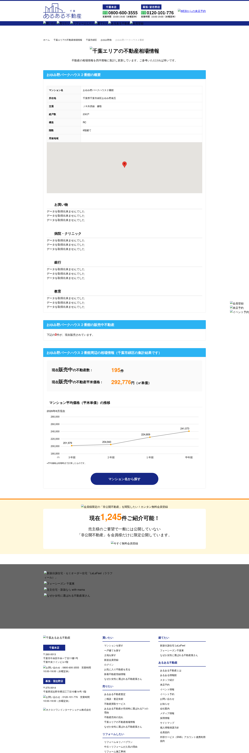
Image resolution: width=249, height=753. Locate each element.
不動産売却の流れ (113, 717)
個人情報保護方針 (169, 727)
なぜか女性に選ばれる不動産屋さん (123, 678)
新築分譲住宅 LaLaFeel (172, 645)
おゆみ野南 (106, 39)
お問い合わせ (167, 698)
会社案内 (165, 708)
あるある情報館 (168, 675)
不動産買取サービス (115, 703)
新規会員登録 (111, 659)
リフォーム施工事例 (115, 751)
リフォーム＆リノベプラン (118, 742)
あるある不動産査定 (115, 694)
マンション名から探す (124, 478)
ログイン (109, 664)
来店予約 (165, 684)
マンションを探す (113, 645)
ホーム (46, 39)
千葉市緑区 (91, 39)
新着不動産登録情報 (115, 674)
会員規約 (165, 732)
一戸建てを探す (112, 650)
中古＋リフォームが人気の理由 (120, 746)
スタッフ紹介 (167, 679)
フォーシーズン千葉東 (172, 650)
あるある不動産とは (170, 670)
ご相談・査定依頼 (113, 698)
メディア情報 (167, 713)
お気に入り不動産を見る (117, 669)
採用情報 (165, 718)
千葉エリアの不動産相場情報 (68, 39)
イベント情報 (167, 689)
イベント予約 (167, 694)
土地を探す (110, 655)
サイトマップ (167, 722)
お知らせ (165, 703)
